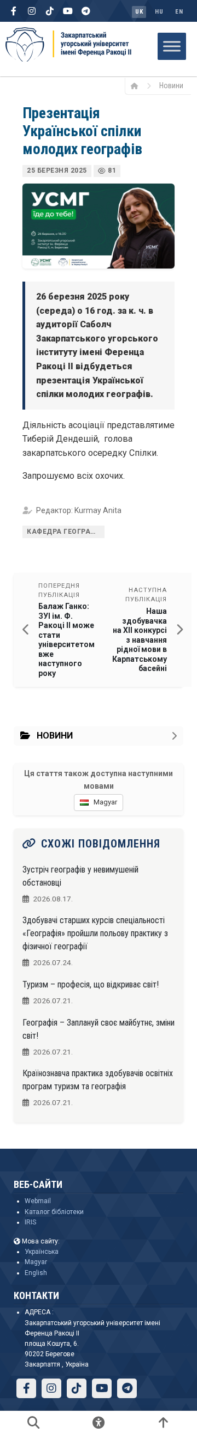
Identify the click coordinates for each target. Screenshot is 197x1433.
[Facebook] (13, 11)
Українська (42, 1251)
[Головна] (138, 85)
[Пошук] (33, 1422)
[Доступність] (98, 1422)
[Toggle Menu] (172, 46)
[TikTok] (49, 11)
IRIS (30, 1222)
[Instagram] (31, 11)
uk (139, 11)
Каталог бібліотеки (54, 1212)
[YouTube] (68, 11)
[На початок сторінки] (163, 1422)
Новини (171, 85)
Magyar (36, 1262)
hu (159, 11)
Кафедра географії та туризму (66, 531)
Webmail (38, 1201)
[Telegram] (86, 11)
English (36, 1273)
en (179, 11)
